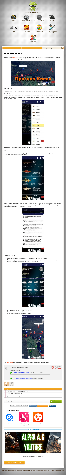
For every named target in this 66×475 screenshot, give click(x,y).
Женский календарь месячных (25, 424)
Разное (37, 48)
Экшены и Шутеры (26, 20)
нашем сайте (9, 362)
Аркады (13, 20)
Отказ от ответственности (58, 470)
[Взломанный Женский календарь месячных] (25, 417)
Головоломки (39, 31)
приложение (15, 57)
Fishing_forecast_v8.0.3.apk (21, 372)
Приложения (27, 48)
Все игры (16, 48)
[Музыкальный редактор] (40, 417)
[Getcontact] (11, 417)
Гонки (13, 31)
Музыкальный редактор (40, 424)
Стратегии (27, 31)
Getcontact (11, 424)
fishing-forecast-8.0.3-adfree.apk (22, 378)
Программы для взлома (52, 32)
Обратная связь (60, 472)
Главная (7, 48)
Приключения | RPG (39, 20)
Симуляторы (52, 20)
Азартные (33, 41)
